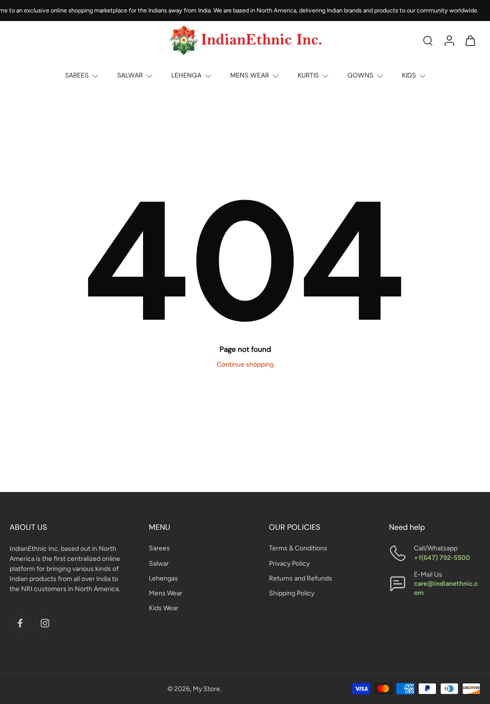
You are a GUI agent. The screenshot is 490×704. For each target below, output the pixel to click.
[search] (427, 40)
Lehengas (163, 578)
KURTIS (308, 75)
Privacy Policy (289, 563)
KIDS (409, 75)
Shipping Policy (291, 593)
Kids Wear (163, 608)
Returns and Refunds (300, 578)
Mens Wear (165, 593)
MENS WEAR (249, 75)
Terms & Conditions (298, 548)
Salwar (159, 563)
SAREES (77, 75)
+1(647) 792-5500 (442, 557)
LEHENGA (186, 75)
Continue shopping (245, 364)
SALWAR (130, 75)
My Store (206, 688)
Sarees (159, 548)
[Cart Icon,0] (469, 40)
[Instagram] (45, 623)
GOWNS (360, 75)
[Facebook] (20, 623)
